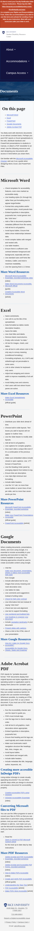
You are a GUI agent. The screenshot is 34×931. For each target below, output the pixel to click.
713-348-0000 (16, 914)
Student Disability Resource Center (16, 35)
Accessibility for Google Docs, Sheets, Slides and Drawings (16, 649)
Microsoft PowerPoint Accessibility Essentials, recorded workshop (18, 508)
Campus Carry (23, 922)
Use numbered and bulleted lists (17, 614)
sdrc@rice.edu (19, 926)
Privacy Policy (11, 922)
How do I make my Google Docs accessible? (17, 644)
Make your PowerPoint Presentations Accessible (19, 516)
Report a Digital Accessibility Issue (17, 918)
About (9, 49)
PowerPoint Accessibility (14, 523)
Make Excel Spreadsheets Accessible (15, 399)
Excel (9, 118)
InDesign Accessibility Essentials (17, 798)
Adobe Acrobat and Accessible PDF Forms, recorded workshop (18, 866)
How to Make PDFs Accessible (16, 873)
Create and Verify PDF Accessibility (18, 879)
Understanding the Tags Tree (16, 885)
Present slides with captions (15, 628)
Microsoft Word (12, 115)
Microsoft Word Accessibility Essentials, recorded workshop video (19, 277)
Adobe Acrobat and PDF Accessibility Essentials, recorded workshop (19, 858)
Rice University (11, 32)
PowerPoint (11, 121)
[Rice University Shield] (3, 34)
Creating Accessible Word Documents (15, 293)
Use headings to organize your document (16, 618)
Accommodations (16, 61)
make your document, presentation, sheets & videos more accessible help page (18, 573)
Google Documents (14, 124)
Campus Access (16, 72)
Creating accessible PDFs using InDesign (17, 794)
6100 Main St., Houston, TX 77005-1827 (17, 909)
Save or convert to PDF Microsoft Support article (17, 841)
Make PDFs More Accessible (16, 891)
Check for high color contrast (16, 599)
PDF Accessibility (11, 888)
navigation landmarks (19, 622)
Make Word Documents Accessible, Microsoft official (18, 285)
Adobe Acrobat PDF (14, 127)
